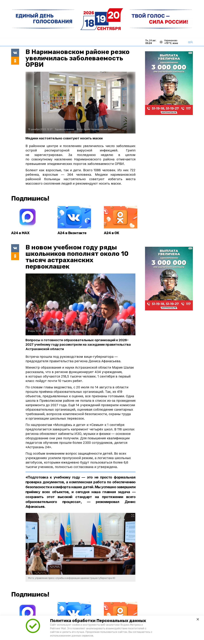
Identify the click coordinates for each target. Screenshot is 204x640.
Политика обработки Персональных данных (98, 620)
